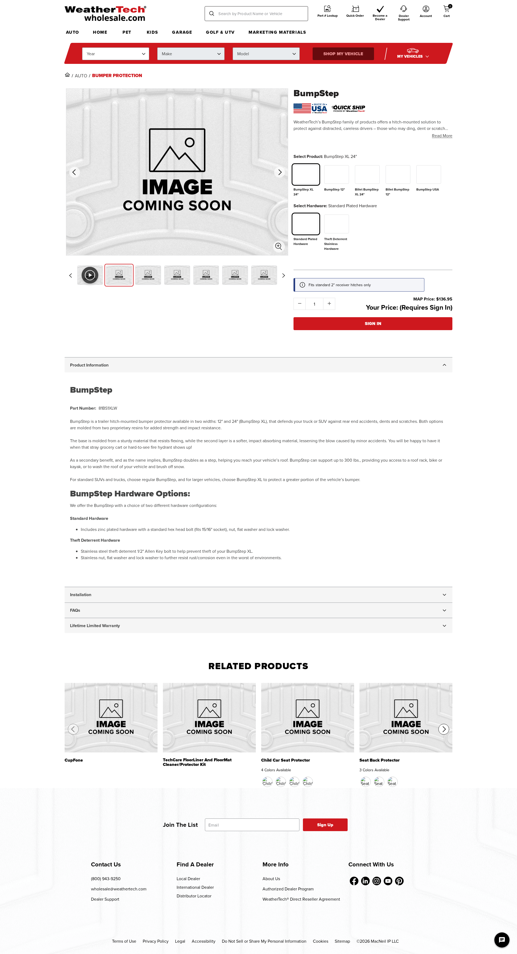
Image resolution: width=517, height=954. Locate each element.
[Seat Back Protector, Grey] (392, 782)
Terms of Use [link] (124, 941)
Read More (442, 136)
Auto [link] (81, 75)
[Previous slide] (70, 275)
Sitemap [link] (342, 941)
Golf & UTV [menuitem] (220, 32)
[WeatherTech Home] (105, 13)
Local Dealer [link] (188, 879)
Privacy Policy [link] (156, 941)
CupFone (74, 760)
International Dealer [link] (195, 887)
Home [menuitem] (100, 32)
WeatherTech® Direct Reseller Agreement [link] (301, 899)
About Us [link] (271, 879)
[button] (327, 13)
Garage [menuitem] (182, 32)
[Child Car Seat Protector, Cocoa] (281, 782)
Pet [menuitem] (127, 32)
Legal (180, 941)
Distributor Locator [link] (194, 896)
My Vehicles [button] (410, 56)
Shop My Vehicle (343, 53)
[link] (67, 74)
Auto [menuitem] (72, 32)
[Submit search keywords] (211, 14)
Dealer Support (105, 899)
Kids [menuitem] (152, 32)
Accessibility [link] (203, 941)
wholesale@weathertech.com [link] (118, 889)
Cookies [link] (320, 941)
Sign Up (325, 825)
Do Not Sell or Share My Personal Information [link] (264, 941)
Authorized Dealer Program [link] (288, 889)
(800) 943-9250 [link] (106, 879)
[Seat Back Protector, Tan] (379, 782)
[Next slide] (283, 275)
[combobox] (256, 13)
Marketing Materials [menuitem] (277, 32)
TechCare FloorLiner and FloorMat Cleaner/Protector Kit (197, 762)
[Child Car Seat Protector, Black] (267, 782)
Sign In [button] (373, 323)
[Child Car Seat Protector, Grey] (308, 782)
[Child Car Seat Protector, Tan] (294, 782)
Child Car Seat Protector (285, 760)
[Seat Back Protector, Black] (365, 782)
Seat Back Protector (379, 760)
